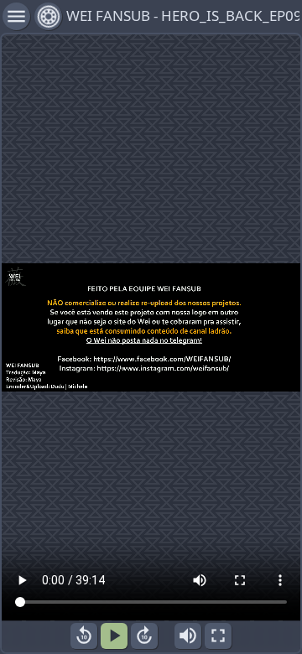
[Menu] (48, 16)
